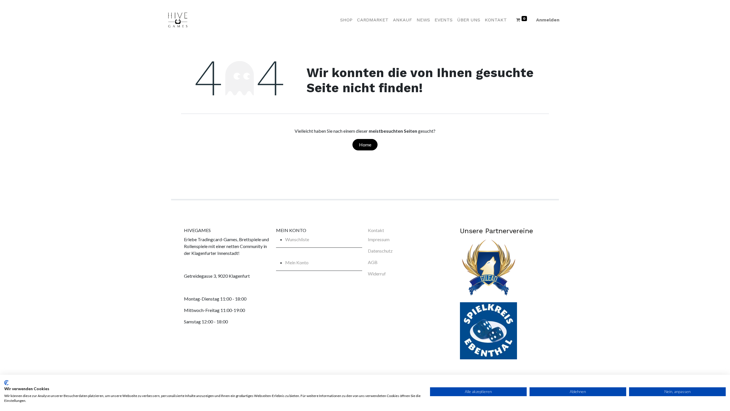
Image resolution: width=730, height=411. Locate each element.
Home (365, 144)
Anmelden (547, 20)
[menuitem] (346, 20)
